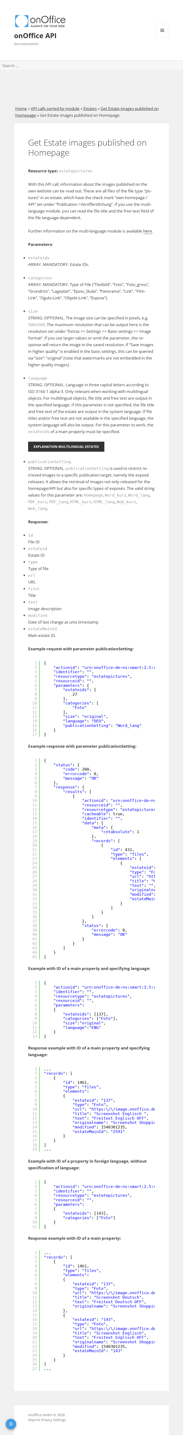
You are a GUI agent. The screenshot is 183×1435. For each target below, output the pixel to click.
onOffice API (35, 35)
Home (21, 108)
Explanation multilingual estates (66, 446)
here (147, 231)
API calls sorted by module (55, 108)
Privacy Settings (53, 1420)
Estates (90, 108)
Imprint (34, 1420)
